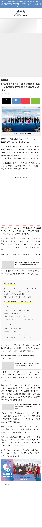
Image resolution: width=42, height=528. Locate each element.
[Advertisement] (21, 55)
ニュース (4, 80)
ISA (12, 484)
